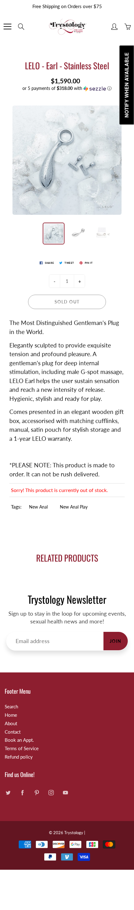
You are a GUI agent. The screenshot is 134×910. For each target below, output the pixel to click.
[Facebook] (22, 792)
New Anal (38, 506)
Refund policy (19, 757)
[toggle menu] (7, 26)
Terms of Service (22, 748)
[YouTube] (65, 792)
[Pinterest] (36, 792)
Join (116, 641)
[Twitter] (7, 792)
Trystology (73, 832)
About (11, 723)
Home (11, 715)
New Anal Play (74, 506)
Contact (13, 732)
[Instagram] (50, 792)
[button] (67, 88)
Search (11, 706)
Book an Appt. (19, 740)
